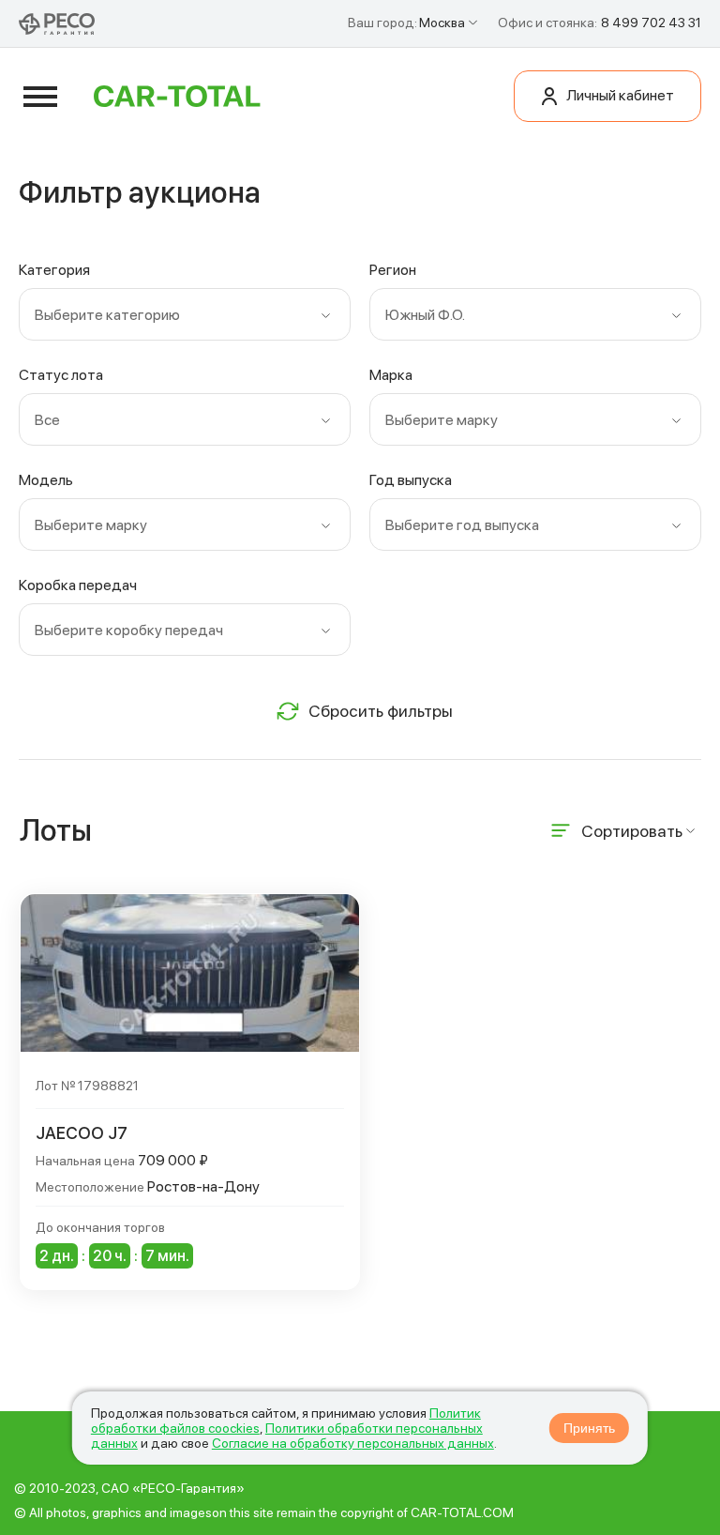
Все (47, 420)
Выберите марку (441, 420)
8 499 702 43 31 (651, 22)
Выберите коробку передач (129, 630)
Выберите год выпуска (462, 525)
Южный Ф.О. (425, 315)
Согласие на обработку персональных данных (353, 1443)
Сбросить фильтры (380, 711)
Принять (589, 1428)
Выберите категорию (107, 315)
